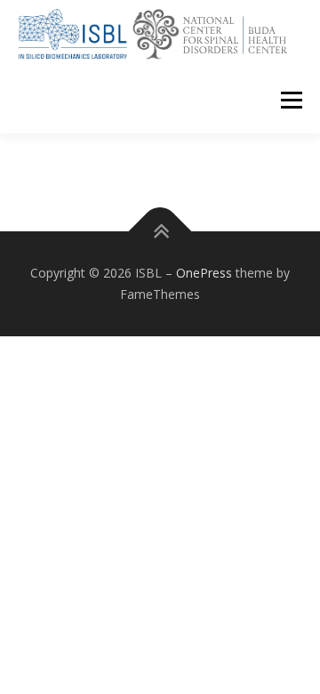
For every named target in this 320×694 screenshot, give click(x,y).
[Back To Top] (160, 231)
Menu (290, 100)
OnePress (204, 272)
